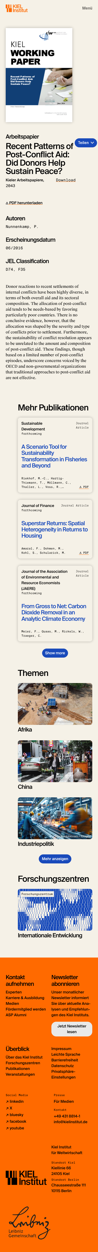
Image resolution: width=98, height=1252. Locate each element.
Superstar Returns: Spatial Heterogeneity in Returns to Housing (54, 530)
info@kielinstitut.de (71, 1121)
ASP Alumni (16, 1014)
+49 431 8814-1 (67, 1116)
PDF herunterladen (25, 202)
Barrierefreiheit (64, 1060)
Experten (14, 992)
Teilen (83, 142)
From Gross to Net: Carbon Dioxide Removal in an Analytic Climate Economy (53, 613)
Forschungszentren (23, 1062)
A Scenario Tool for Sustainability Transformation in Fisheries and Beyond (54, 456)
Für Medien (64, 1101)
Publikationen (18, 1068)
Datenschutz (62, 1065)
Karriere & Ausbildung (25, 997)
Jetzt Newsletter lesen (71, 1029)
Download (66, 180)
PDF (86, 487)
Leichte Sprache (65, 1054)
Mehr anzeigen (55, 858)
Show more (55, 652)
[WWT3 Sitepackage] (23, 8)
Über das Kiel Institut (24, 1057)
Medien (12, 1003)
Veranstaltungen (20, 1074)
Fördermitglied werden (26, 1009)
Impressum (61, 1048)
